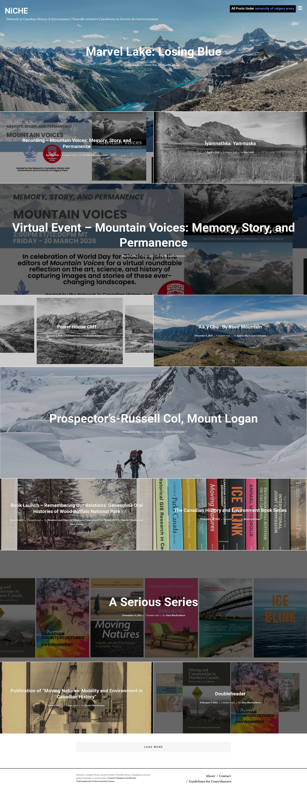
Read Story (153, 55)
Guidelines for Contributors (210, 781)
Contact (225, 776)
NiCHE (16, 10)
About (210, 776)
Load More (153, 746)
